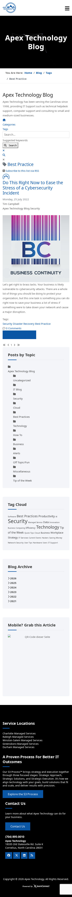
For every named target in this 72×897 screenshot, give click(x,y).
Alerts (16, 453)
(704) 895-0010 (14, 837)
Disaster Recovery (23, 323)
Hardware (37, 542)
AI (56, 516)
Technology (20, 426)
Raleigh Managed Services (18, 736)
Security (35, 208)
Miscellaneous (21, 471)
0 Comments (13, 328)
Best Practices (21, 416)
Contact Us (17, 826)
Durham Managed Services (18, 747)
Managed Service (35, 522)
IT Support (53, 542)
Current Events (35, 538)
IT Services (23, 537)
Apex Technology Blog (16, 208)
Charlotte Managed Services (19, 733)
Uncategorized (22, 380)
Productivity (46, 516)
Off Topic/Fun (21, 462)
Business (18, 444)
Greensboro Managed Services (21, 743)
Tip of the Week (22, 480)
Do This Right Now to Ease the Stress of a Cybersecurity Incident (33, 187)
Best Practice (43, 323)
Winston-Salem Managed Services (22, 740)
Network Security (16, 542)
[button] (36, 155)
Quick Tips (29, 532)
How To (17, 435)
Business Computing (16, 528)
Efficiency (30, 527)
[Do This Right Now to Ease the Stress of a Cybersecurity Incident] (36, 248)
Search (12, 145)
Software (12, 516)
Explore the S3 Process (23, 794)
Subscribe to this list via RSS (22, 170)
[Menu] (67, 8)
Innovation (54, 522)
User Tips (28, 542)
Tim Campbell (11, 204)
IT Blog (17, 389)
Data (46, 522)
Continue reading (19, 335)
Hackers (45, 538)
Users (45, 542)
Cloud (16, 407)
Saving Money (55, 537)
